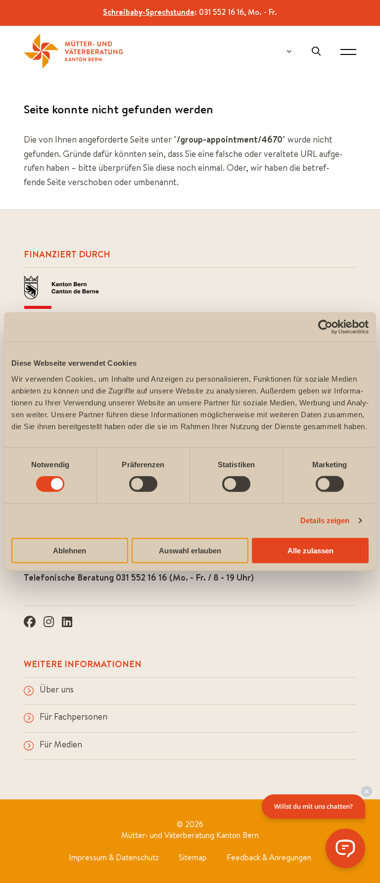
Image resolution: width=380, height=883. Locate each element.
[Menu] (348, 51)
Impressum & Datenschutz (114, 857)
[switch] (143, 484)
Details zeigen (324, 520)
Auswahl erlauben (190, 550)
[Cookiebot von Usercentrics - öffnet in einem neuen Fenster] (325, 327)
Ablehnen (69, 550)
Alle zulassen (310, 550)
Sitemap (193, 857)
